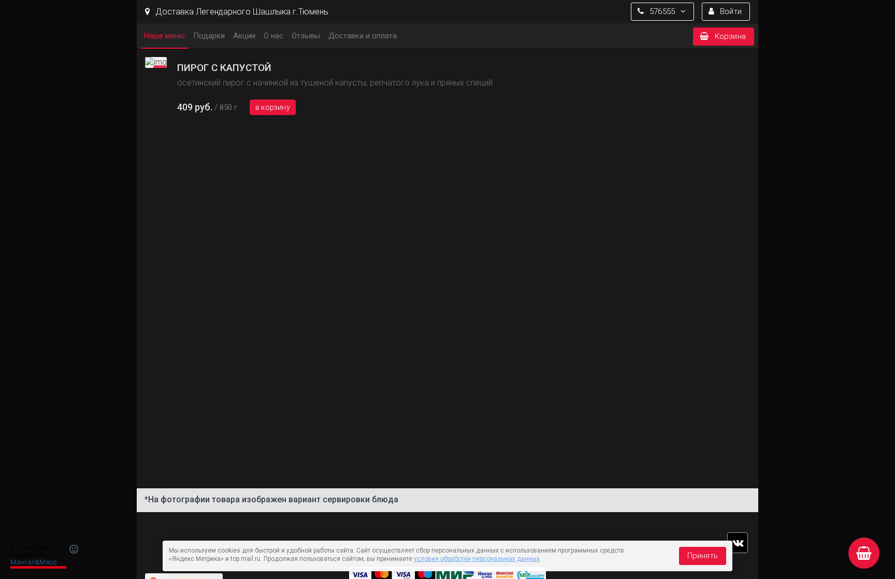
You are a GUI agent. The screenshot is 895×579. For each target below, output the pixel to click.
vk (737, 542)
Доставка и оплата (362, 35)
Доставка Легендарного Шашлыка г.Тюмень (240, 12)
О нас (273, 35)
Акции (244, 35)
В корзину (272, 107)
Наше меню (164, 35)
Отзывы (306, 35)
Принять (702, 555)
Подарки (209, 35)
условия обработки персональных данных (477, 558)
